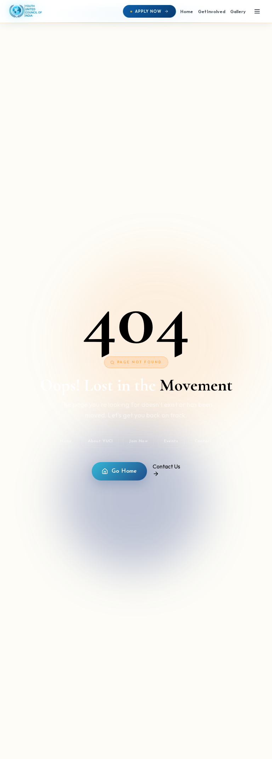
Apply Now (148, 11)
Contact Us (166, 466)
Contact (203, 441)
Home (186, 11)
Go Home (124, 471)
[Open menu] (257, 11)
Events (171, 441)
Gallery (238, 11)
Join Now (138, 441)
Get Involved (211, 11)
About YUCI (100, 441)
